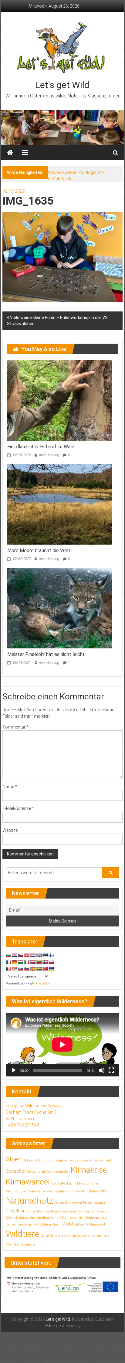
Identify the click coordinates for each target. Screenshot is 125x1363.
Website (10, 830)
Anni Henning (49, 455)
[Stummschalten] (102, 1070)
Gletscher (16, 1171)
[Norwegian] (45, 962)
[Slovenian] (26, 968)
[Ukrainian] (51, 968)
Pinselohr (15, 1211)
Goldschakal (36, 1172)
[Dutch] (32, 955)
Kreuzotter (58, 1183)
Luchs (71, 1183)
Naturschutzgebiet (68, 1203)
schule (56, 1218)
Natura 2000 (98, 1191)
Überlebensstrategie (20, 1244)
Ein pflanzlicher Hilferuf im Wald (40, 447)
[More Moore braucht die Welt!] (59, 503)
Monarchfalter (87, 1183)
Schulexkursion (73, 1218)
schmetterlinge (39, 1218)
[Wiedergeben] (14, 1070)
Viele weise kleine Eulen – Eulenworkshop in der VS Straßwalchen (57, 320)
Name (9, 786)
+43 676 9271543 (22, 1125)
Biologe (28, 1160)
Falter (93, 1160)
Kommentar (15, 727)
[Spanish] (32, 968)
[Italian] (26, 962)
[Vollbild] (111, 1070)
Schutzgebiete (96, 1218)
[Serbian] (14, 968)
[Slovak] (20, 968)
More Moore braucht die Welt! (39, 550)
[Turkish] (45, 968)
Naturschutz (29, 1200)
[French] (8, 962)
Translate (42, 983)
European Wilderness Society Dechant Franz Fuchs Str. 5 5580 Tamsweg (34, 1112)
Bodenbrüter (43, 1160)
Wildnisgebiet (95, 1224)
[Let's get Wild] (10, 152)
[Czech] (20, 955)
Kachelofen (61, 1172)
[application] (62, 1044)
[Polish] (51, 962)
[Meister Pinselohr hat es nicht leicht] (59, 607)
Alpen (14, 1159)
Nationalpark (38, 1191)
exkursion (81, 1160)
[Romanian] (8, 968)
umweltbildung (39, 1224)
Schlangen (99, 1211)
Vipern (57, 1224)
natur (83, 1191)
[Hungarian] (20, 962)
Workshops (63, 1236)
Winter (47, 1235)
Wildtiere (22, 1234)
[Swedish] (39, 968)
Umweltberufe (16, 1224)
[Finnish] (51, 955)
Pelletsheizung (94, 1203)
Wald (67, 1224)
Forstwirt (104, 1160)
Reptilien (43, 1211)
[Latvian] (32, 962)
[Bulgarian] (8, 955)
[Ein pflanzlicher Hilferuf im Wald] (59, 400)
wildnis (79, 1224)
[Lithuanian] (39, 962)
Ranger (30, 1211)
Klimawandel (28, 1181)
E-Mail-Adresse (18, 808)
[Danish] (26, 955)
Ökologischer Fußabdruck (90, 1236)
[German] (14, 962)
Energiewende (62, 1160)
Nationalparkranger (63, 1191)
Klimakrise (89, 1169)
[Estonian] (45, 955)
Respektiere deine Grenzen (70, 1211)
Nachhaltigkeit (17, 1191)
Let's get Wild (62, 85)
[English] (39, 955)
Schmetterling (16, 1218)
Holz (49, 1172)
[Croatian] (14, 955)
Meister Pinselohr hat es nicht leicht (46, 654)
